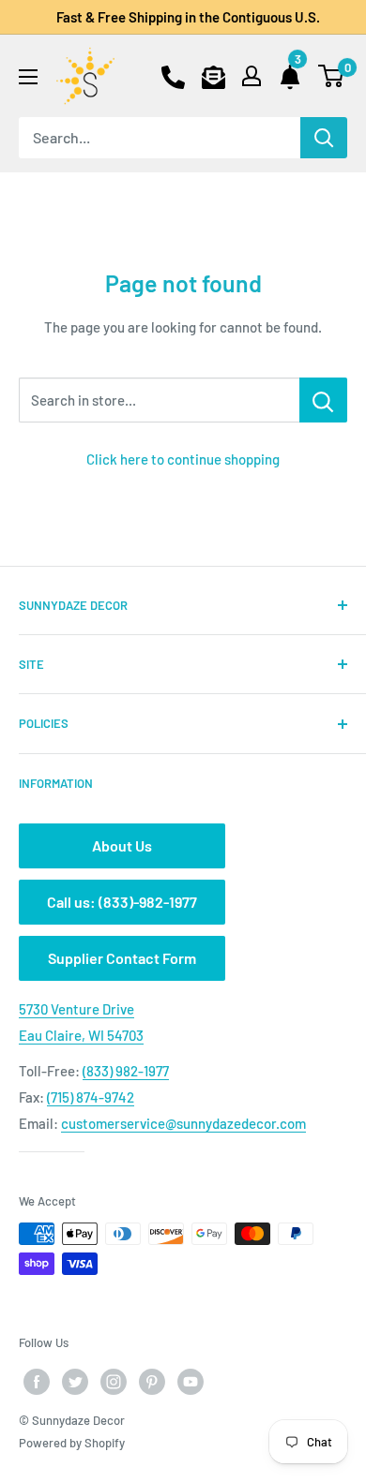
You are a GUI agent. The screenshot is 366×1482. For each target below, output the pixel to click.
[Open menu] (28, 76)
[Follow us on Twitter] (75, 1382)
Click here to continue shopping (183, 459)
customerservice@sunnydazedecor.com (183, 1123)
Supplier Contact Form (122, 958)
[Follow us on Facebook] (36, 1382)
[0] (331, 76)
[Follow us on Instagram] (113, 1382)
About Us (122, 845)
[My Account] (251, 76)
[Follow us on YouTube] (190, 1382)
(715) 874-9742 (90, 1097)
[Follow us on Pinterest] (152, 1382)
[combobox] (159, 137)
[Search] (323, 137)
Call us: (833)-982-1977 (122, 902)
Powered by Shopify (72, 1442)
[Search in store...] (323, 400)
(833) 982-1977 (126, 1070)
